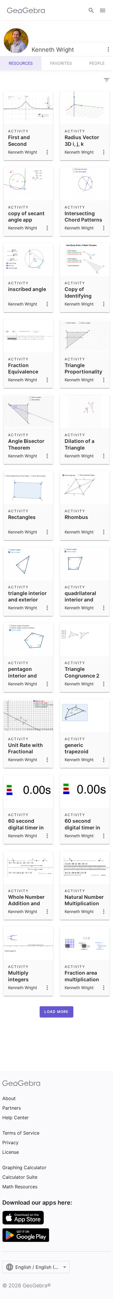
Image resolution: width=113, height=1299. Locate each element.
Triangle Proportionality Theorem (83, 371)
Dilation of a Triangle (79, 444)
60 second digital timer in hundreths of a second (26, 830)
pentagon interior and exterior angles (26, 675)
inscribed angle (27, 289)
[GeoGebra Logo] (26, 10)
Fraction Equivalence (23, 368)
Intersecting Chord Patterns (83, 216)
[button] (56, 1011)
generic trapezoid (76, 748)
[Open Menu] (102, 10)
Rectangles (22, 517)
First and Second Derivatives (22, 143)
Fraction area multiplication (82, 976)
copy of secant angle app (26, 216)
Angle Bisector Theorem (26, 444)
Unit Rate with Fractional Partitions (25, 751)
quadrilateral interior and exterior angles (83, 599)
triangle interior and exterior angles (27, 599)
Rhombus (76, 517)
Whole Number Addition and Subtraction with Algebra (26, 906)
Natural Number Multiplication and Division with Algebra (84, 906)
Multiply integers (18, 976)
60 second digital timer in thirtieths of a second (82, 830)
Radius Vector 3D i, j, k (82, 140)
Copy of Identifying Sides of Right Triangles (82, 299)
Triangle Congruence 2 (82, 672)
